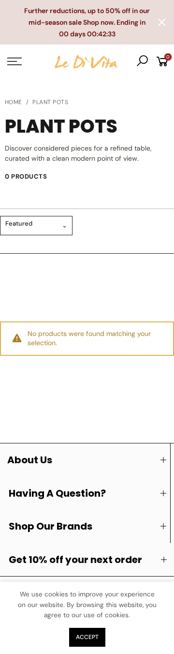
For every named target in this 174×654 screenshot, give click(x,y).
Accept (87, 637)
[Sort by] (36, 225)
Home (13, 102)
